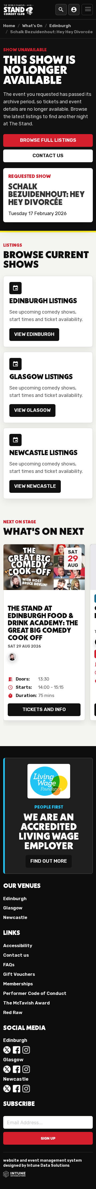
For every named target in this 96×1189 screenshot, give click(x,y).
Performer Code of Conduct (34, 993)
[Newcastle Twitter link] (7, 1088)
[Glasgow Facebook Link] (16, 1069)
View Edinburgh (34, 334)
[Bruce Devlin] (12, 656)
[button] (87, 9)
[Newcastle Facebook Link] (16, 1088)
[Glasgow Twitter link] (7, 1069)
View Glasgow (32, 410)
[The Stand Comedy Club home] (18, 9)
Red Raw (12, 1012)
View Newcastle (35, 486)
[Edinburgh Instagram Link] (26, 1050)
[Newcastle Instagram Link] (26, 1088)
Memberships (18, 983)
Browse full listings (48, 140)
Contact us (48, 156)
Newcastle (15, 917)
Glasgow (12, 907)
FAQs (8, 964)
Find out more (48, 861)
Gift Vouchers (19, 974)
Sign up (48, 1138)
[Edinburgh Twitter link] (7, 1050)
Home (9, 25)
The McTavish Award (26, 1003)
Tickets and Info (44, 709)
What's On (32, 25)
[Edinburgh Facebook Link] (16, 1050)
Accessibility (17, 945)
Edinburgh (60, 25)
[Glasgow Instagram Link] (26, 1069)
